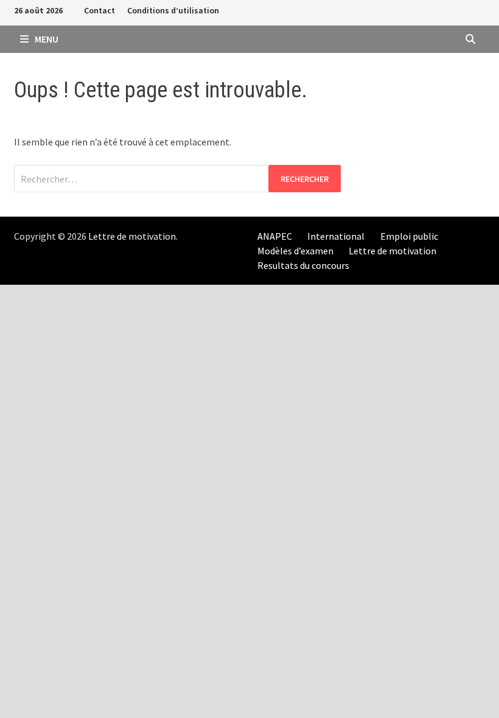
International (336, 236)
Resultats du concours (303, 265)
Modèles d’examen (295, 251)
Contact (99, 10)
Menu (45, 39)
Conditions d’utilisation (173, 10)
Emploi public (409, 236)
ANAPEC (274, 236)
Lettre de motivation (132, 236)
